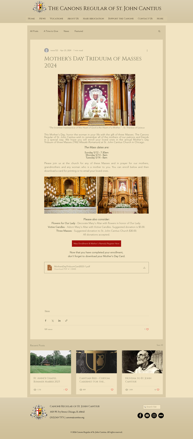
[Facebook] (140, 415)
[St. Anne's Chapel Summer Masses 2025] (50, 361)
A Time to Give (51, 31)
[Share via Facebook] (45, 320)
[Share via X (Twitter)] (52, 320)
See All (160, 345)
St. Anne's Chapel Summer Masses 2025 (47, 380)
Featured (79, 31)
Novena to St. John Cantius (138, 380)
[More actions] (147, 50)
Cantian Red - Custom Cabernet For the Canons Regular (95, 380)
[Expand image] (70, 195)
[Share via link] (66, 320)
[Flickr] (161, 415)
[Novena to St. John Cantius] (142, 361)
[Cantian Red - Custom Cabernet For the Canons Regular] (96, 361)
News (66, 31)
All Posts (34, 31)
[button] (159, 31)
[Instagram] (154, 415)
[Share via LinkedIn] (59, 320)
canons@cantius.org (75, 417)
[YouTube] (147, 415)
